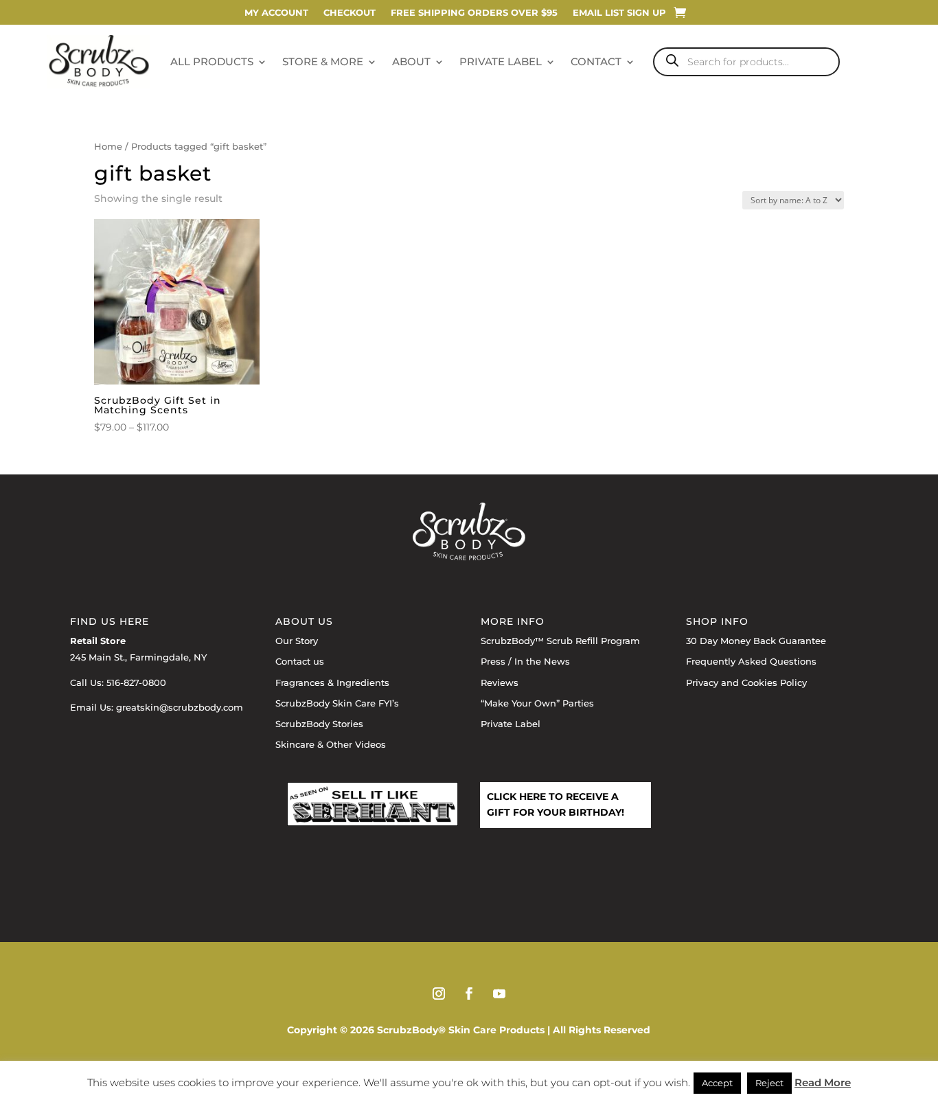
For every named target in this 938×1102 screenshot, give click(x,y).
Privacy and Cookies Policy (746, 682)
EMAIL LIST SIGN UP (619, 13)
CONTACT (596, 61)
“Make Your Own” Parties (537, 703)
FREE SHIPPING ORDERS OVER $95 (474, 13)
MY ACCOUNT (276, 13)
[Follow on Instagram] (438, 993)
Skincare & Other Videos (330, 744)
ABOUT (411, 61)
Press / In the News (525, 661)
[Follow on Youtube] (499, 993)
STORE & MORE (322, 61)
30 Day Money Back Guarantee (756, 640)
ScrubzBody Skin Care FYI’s (337, 703)
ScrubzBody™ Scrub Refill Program (560, 640)
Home (108, 146)
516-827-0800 (136, 682)
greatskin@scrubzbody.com (179, 707)
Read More (822, 1082)
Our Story (296, 640)
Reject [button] (769, 1082)
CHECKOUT (349, 13)
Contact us (299, 661)
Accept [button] (717, 1082)
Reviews (499, 682)
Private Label (510, 723)
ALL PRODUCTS (211, 61)
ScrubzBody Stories (319, 723)
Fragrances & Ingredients (332, 682)
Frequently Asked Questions (751, 661)
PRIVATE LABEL (500, 61)
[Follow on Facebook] (469, 993)
